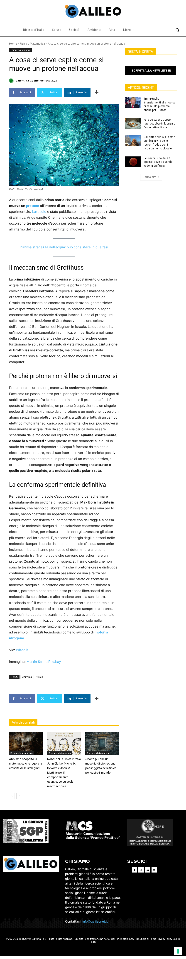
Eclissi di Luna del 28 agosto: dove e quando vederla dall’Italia (158, 162)
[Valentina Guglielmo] (12, 80)
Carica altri (150, 177)
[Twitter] (154, 870)
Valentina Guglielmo (30, 80)
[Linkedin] (147, 870)
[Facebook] (134, 870)
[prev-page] (12, 796)
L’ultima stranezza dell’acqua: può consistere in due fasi (64, 247)
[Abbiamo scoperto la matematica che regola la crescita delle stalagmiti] (26, 743)
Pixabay (54, 661)
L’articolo (39, 211)
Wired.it (22, 650)
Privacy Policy (164, 938)
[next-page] (19, 796)
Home (13, 44)
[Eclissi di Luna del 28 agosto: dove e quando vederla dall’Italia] (133, 161)
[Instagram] (141, 870)
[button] (177, 30)
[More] (96, 92)
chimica (27, 676)
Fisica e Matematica (32, 44)
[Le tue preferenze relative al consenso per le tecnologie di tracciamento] (178, 951)
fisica (40, 676)
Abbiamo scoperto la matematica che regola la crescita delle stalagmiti (25, 763)
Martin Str (35, 661)
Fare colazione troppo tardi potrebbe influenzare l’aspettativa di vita (159, 123)
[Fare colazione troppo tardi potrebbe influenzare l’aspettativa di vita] (133, 123)
